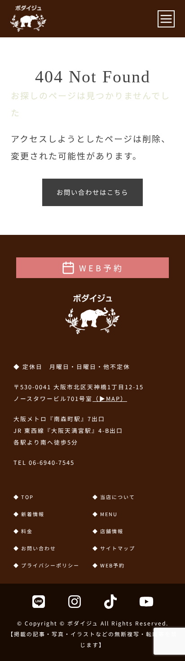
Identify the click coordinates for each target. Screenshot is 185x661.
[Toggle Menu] (166, 18)
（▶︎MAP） (109, 398)
